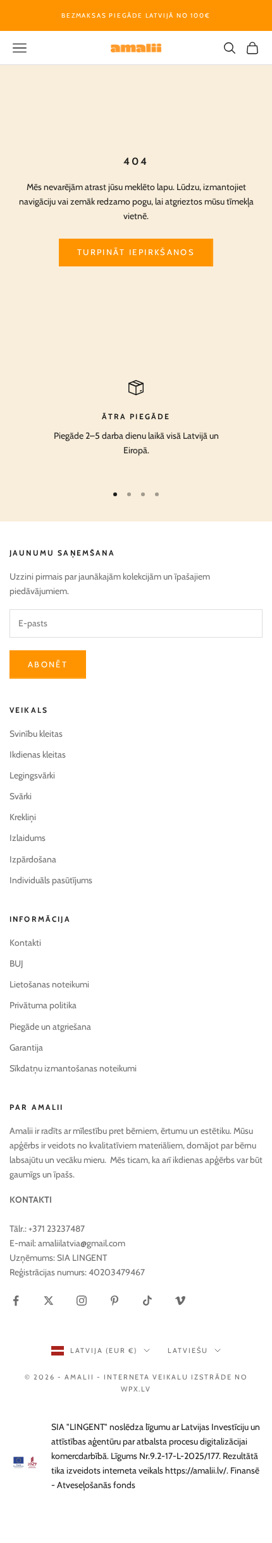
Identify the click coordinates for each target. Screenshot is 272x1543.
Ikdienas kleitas (37, 754)
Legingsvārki (32, 775)
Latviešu (188, 1350)
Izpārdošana (32, 859)
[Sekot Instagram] (81, 1300)
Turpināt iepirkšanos (136, 252)
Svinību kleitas (36, 733)
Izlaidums (27, 837)
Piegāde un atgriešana (50, 1026)
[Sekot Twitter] (48, 1300)
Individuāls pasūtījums (50, 880)
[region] (136, 426)
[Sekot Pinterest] (114, 1300)
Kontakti (25, 942)
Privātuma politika (43, 1005)
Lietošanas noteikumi (49, 984)
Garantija (26, 1047)
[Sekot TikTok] (147, 1300)
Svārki (20, 796)
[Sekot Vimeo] (180, 1300)
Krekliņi (22, 817)
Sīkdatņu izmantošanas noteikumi (73, 1068)
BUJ (16, 963)
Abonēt (48, 664)
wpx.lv (136, 1389)
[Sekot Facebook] (15, 1300)
